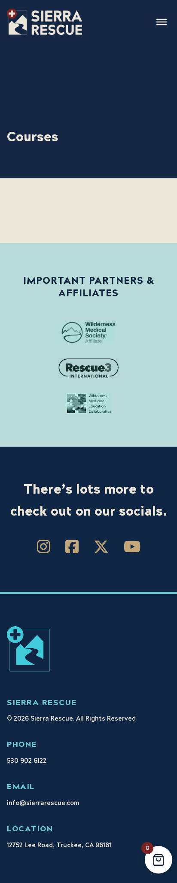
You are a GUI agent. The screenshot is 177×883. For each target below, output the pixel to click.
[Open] (161, 22)
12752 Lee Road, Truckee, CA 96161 (59, 845)
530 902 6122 (26, 761)
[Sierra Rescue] (44, 22)
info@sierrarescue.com (43, 803)
